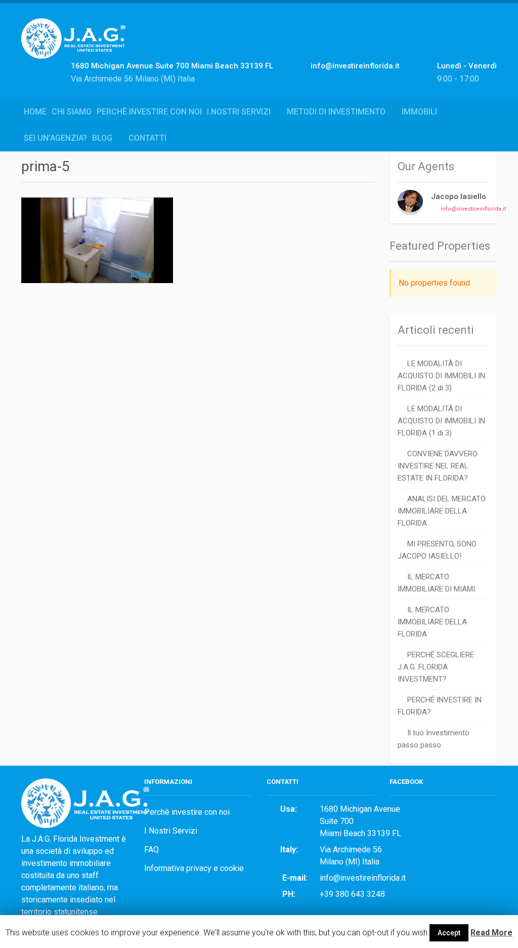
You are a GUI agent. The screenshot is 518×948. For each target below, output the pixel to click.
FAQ (151, 849)
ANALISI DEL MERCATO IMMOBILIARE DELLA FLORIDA (442, 511)
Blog (102, 138)
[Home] (77, 49)
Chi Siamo (72, 111)
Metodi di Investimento (336, 111)
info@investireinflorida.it (473, 209)
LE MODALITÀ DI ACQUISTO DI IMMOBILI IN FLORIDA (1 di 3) (441, 421)
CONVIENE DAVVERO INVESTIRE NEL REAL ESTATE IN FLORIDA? (438, 466)
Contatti (147, 138)
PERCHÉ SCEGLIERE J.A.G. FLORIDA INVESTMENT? (436, 667)
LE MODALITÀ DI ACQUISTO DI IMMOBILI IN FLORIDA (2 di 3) (441, 375)
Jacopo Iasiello (458, 196)
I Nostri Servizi (239, 111)
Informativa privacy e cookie (194, 868)
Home (35, 111)
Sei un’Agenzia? (55, 138)
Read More (491, 932)
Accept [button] (449, 933)
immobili (419, 111)
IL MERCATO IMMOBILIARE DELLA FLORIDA (432, 622)
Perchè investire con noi (149, 111)
